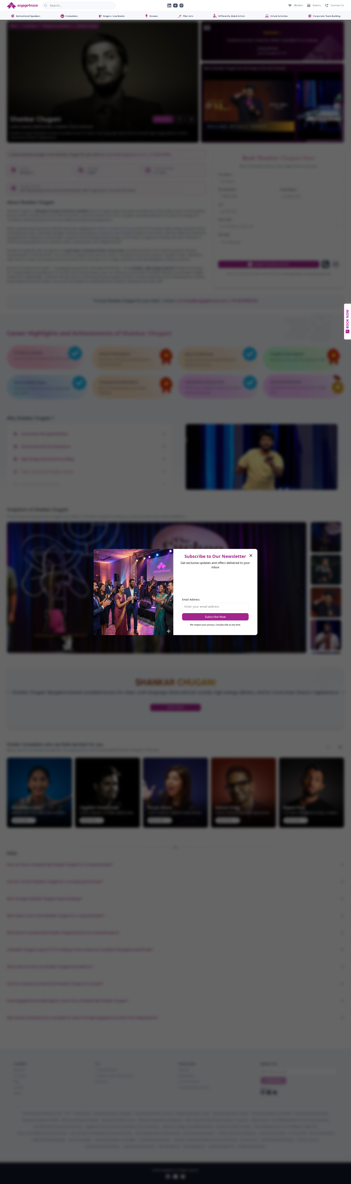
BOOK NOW (347, 319)
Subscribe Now (215, 617)
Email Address (191, 599)
